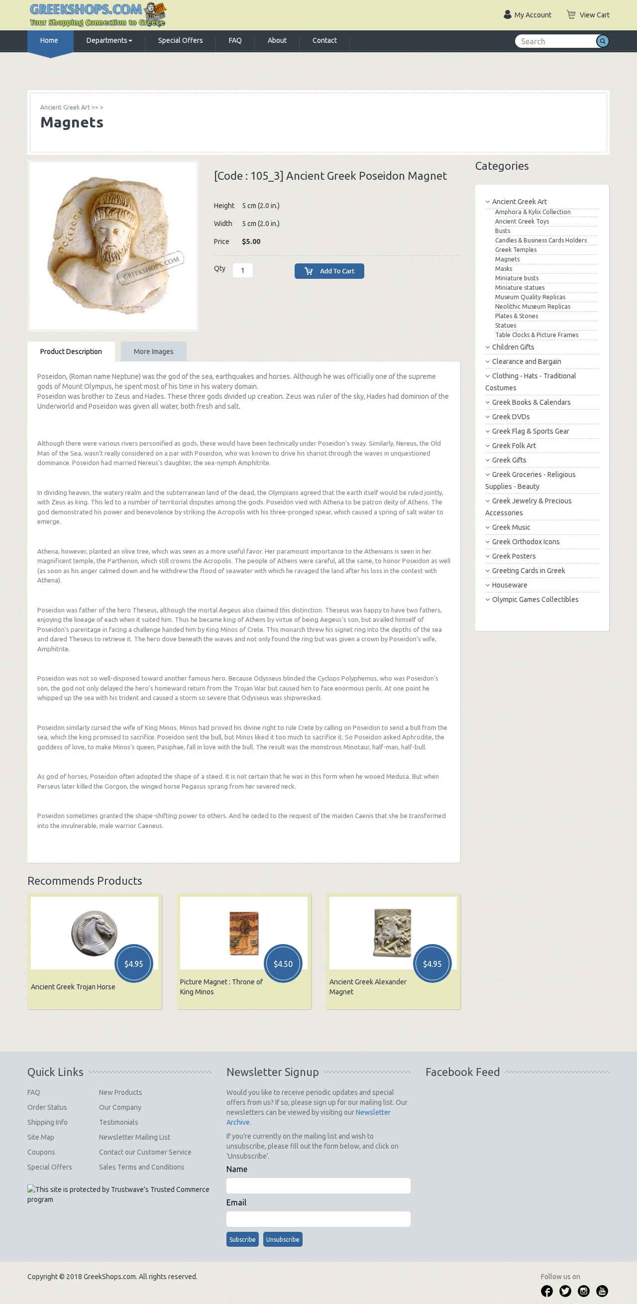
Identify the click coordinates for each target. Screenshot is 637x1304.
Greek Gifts (509, 460)
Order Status (47, 1107)
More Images (154, 352)
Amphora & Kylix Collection (533, 212)
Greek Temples (515, 249)
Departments (107, 40)
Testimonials (118, 1122)
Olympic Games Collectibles (535, 599)
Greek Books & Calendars (531, 402)
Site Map (40, 1137)
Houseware (510, 585)
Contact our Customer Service (145, 1152)
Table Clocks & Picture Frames (536, 335)
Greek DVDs (511, 417)
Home (49, 40)
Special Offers (180, 40)
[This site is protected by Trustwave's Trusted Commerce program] (118, 1194)
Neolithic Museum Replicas (532, 306)
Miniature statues (519, 287)
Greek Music (511, 527)
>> (69, 107)
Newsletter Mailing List (134, 1137)
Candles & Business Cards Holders (541, 240)
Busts (502, 231)
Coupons (41, 1152)
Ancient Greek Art (519, 202)
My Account (533, 15)
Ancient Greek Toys (522, 221)
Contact (325, 40)
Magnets (507, 259)
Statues (505, 325)
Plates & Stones (516, 316)
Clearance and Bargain (526, 361)
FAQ (235, 40)
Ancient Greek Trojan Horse (73, 987)
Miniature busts (516, 278)
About (277, 40)
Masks (503, 268)
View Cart (595, 15)
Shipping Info (47, 1122)
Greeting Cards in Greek (528, 571)
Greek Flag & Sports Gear (530, 431)
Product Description (71, 352)
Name (236, 1169)
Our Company (120, 1107)
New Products (120, 1092)
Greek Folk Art (514, 446)
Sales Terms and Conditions (142, 1167)
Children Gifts (513, 347)
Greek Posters (514, 556)
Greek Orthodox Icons (526, 542)
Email (236, 1202)
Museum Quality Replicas (530, 297)
